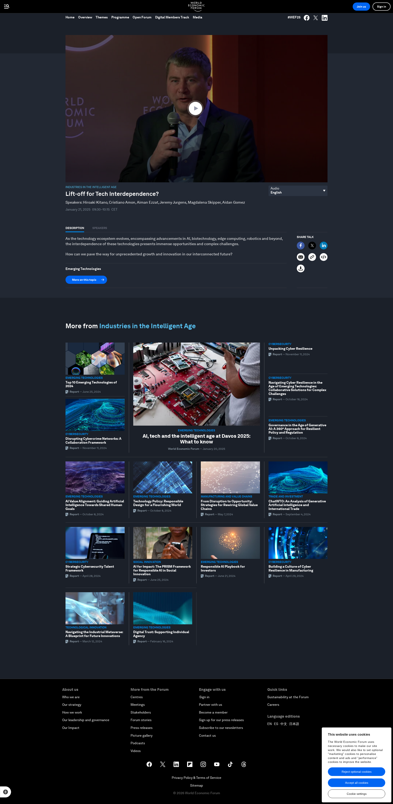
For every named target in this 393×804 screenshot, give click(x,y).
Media (197, 17)
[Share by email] (301, 257)
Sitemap (196, 785)
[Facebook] (301, 245)
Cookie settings (357, 793)
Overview (85, 17)
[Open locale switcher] (5, 792)
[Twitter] (312, 245)
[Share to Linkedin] (325, 18)
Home (70, 17)
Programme (120, 17)
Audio (275, 188)
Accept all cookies (356, 782)
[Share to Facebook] (306, 18)
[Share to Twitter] (315, 18)
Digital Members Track (172, 17)
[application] (197, 108)
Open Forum (142, 17)
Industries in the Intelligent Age (91, 187)
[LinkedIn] (324, 245)
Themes (102, 17)
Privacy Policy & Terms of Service (196, 778)
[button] (196, 108)
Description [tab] (75, 228)
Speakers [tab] (99, 228)
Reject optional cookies (357, 771)
